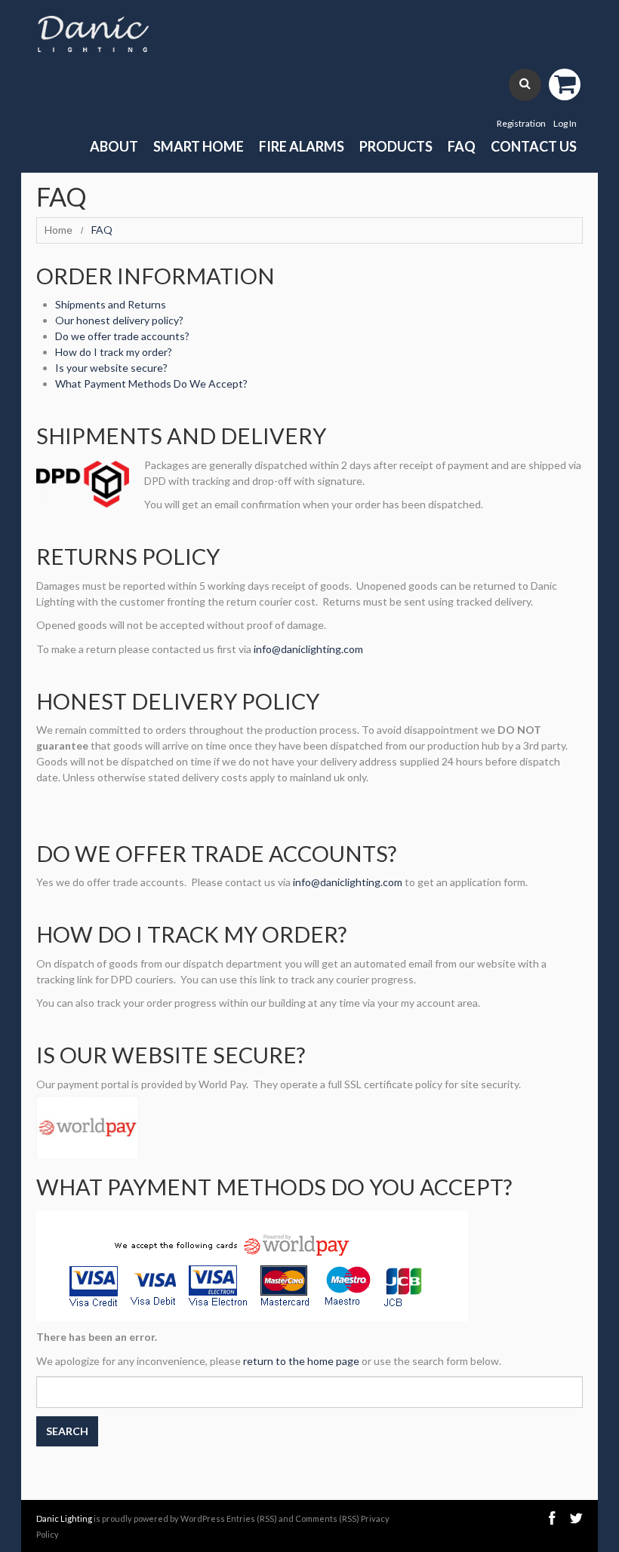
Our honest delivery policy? (119, 320)
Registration (521, 123)
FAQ (462, 146)
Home (58, 229)
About (114, 146)
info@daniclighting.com (308, 649)
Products (396, 146)
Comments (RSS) (327, 1518)
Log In (565, 123)
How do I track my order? (113, 351)
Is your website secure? (111, 367)
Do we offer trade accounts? (122, 336)
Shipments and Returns (110, 304)
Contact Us (534, 146)
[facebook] (552, 1518)
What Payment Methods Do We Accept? (151, 383)
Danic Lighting (64, 1518)
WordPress (202, 1518)
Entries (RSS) (251, 1518)
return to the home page (301, 1360)
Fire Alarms (301, 146)
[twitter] (576, 1518)
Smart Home (198, 146)
